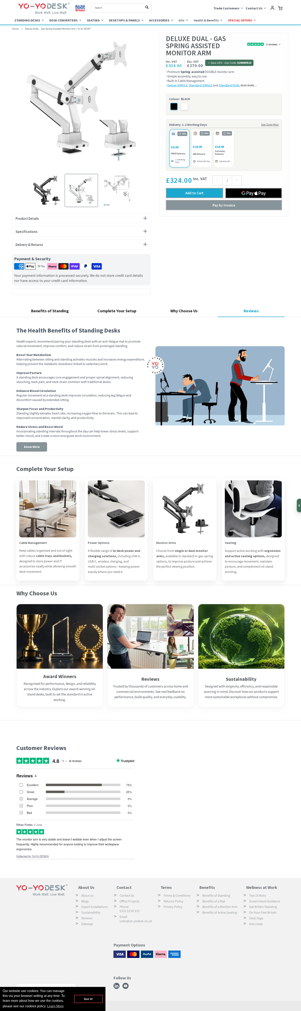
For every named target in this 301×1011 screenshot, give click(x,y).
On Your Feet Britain (263, 912)
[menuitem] (29, 20)
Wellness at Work (261, 887)
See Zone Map (270, 125)
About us (87, 895)
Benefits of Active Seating (219, 912)
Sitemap (87, 924)
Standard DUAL (229, 85)
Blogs (85, 901)
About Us (86, 887)
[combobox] (121, 7)
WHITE (184, 106)
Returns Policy (173, 901)
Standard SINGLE (200, 85)
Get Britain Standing (263, 907)
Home (15, 29)
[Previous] (9, 102)
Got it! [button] (88, 999)
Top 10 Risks (257, 895)
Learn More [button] (55, 1006)
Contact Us (127, 895)
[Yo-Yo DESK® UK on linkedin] (117, 988)
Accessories (159, 20)
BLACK (174, 106)
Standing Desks (27, 20)
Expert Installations (94, 907)
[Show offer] (298, 505)
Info (181, 20)
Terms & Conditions (177, 895)
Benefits (207, 887)
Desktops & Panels (124, 20)
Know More (32, 447)
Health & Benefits (206, 20)
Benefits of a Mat (213, 901)
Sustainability (90, 912)
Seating (93, 20)
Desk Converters (63, 20)
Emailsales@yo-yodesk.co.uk (136, 919)
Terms (166, 887)
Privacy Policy (173, 907)
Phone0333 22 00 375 (129, 909)
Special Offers (240, 20)
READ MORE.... (249, 85)
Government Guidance (264, 901)
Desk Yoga (256, 918)
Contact (124, 887)
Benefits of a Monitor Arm (219, 907)
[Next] (153, 102)
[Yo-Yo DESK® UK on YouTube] (126, 988)
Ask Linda (256, 924)
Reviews (87, 918)
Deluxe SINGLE (177, 85)
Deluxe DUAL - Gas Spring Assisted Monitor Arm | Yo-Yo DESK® (58, 29)
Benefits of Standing (216, 895)
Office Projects (129, 901)
